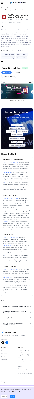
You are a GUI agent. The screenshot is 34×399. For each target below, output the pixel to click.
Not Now (4, 396)
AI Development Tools (8, 54)
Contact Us (4, 359)
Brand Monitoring (17, 134)
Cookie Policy (17, 391)
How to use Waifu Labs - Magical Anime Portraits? (17, 312)
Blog (19, 379)
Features (3, 350)
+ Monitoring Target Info (9, 76)
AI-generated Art (21, 58)
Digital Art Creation (22, 54)
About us (18, 72)
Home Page (7, 72)
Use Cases (4, 353)
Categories (4, 382)
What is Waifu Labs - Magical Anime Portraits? (17, 306)
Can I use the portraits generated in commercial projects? (17, 323)
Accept (12, 396)
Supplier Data (11, 131)
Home (3, 8)
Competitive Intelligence (17, 145)
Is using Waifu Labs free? (17, 318)
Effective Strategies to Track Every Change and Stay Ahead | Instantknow (25, 371)
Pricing (3, 356)
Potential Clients (17, 125)
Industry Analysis (17, 142)
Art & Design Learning (8, 58)
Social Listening (22, 131)
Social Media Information (17, 128)
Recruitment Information (17, 138)
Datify (9, 8)
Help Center (21, 382)
